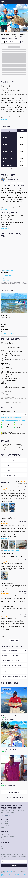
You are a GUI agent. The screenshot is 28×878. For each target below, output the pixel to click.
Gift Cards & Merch (6, 829)
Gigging (5, 447)
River (10, 86)
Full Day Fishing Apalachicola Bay (11, 550)
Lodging (3, 827)
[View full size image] (4, 507)
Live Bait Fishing (19, 445)
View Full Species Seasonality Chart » (11, 417)
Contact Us (4, 840)
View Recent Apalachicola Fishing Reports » (13, 420)
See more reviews (14, 640)
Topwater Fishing (19, 449)
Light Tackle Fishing (20, 444)
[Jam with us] (9, 815)
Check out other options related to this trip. (11, 685)
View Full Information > (7, 334)
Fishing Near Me (5, 825)
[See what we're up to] (2, 815)
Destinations (4, 821)
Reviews (3, 847)
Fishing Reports (5, 823)
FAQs (2, 838)
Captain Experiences (8, 871)
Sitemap (25, 874)
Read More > (5, 119)
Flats (13, 86)
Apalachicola (19, 797)
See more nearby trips (14, 792)
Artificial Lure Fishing (7, 444)
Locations (7, 797)
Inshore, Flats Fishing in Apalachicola (8, 748)
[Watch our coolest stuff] (7, 815)
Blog (2, 848)
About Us (3, 845)
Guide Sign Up (5, 834)
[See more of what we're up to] (4, 815)
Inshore (6, 86)
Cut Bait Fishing (6, 445)
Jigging (4, 449)
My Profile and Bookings (8, 836)
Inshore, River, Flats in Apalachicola (8, 714)
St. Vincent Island (7, 275)
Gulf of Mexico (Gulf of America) (10, 274)
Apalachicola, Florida (8, 270)
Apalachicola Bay (7, 277)
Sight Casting (18, 447)
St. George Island (7, 278)
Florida (13, 797)
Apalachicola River (7, 280)
